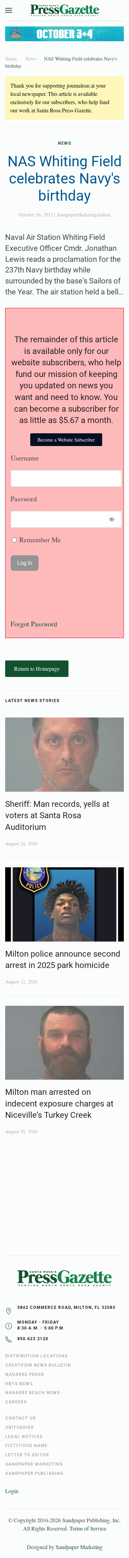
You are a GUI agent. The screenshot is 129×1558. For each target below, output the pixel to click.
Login (11, 1490)
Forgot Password (34, 623)
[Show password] (112, 519)
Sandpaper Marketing (79, 1546)
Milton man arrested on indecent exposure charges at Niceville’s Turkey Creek (59, 1103)
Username (25, 458)
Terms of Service (87, 1528)
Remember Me (39, 539)
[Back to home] (64, 10)
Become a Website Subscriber (66, 439)
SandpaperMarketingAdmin (83, 214)
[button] (8, 10)
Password (24, 498)
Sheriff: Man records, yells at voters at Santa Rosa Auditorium (57, 815)
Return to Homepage (37, 668)
